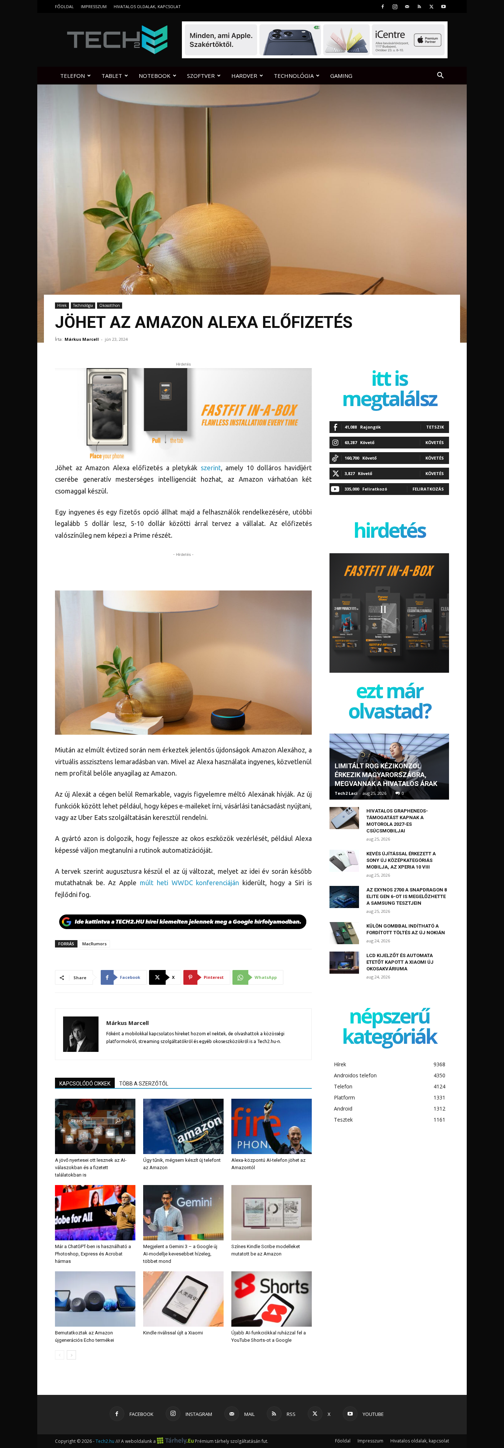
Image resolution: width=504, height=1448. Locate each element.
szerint (211, 467)
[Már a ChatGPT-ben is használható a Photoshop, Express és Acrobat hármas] (95, 1212)
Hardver (244, 75)
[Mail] (406, 6)
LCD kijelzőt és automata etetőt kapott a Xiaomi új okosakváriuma (400, 962)
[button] (440, 76)
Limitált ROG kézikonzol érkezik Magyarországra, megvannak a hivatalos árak (386, 774)
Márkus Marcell (82, 339)
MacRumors (94, 943)
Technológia (294, 75)
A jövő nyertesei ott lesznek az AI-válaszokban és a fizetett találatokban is (91, 1167)
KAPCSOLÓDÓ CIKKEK (84, 1084)
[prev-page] (59, 1354)
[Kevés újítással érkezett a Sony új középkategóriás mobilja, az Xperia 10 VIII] (344, 861)
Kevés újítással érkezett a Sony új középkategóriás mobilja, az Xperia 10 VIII (401, 860)
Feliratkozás (428, 489)
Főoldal (64, 6)
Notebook (154, 75)
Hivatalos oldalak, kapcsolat (147, 6)
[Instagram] (394, 6)
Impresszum (94, 6)
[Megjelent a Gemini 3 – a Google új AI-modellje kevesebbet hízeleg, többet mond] (183, 1212)
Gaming (341, 75)
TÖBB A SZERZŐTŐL (143, 1084)
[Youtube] (443, 6)
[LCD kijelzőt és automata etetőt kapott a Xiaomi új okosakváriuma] (344, 963)
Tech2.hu (105, 1441)
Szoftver (201, 75)
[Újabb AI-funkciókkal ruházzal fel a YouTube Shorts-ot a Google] (271, 1299)
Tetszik (435, 427)
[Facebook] (382, 6)
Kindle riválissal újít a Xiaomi (173, 1333)
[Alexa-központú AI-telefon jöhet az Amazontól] (271, 1126)
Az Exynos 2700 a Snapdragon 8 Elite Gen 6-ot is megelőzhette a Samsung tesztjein (406, 896)
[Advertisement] (183, 569)
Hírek (62, 305)
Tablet (111, 75)
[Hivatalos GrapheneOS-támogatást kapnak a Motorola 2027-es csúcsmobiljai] (344, 818)
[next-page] (71, 1354)
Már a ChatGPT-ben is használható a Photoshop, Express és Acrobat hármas (93, 1254)
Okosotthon (109, 305)
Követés (434, 442)
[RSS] (419, 6)
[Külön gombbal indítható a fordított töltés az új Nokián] (344, 933)
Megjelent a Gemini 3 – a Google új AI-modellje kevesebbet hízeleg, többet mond (180, 1254)
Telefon (72, 75)
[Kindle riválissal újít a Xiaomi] (183, 1299)
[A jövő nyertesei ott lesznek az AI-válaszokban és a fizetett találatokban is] (95, 1126)
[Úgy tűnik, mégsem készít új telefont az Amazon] (183, 1126)
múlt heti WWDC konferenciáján (189, 882)
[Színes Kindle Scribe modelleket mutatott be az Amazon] (271, 1212)
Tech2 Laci (346, 793)
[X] (431, 6)
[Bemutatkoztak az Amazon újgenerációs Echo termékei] (95, 1299)
